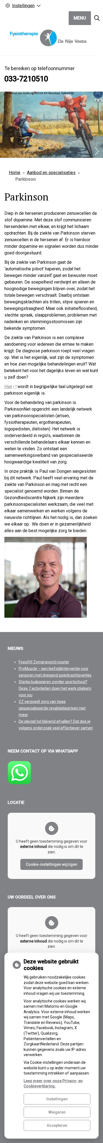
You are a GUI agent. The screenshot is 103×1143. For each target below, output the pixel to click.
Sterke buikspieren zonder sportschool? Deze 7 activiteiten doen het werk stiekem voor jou (55, 688)
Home (14, 172)
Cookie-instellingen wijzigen (51, 864)
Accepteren (57, 1125)
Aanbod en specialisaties (51, 172)
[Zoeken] (97, 18)
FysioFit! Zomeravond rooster (44, 662)
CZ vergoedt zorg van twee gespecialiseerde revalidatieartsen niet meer (52, 708)
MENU (80, 18)
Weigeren (57, 1112)
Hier (8, 386)
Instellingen (57, 1099)
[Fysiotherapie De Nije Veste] (48, 37)
